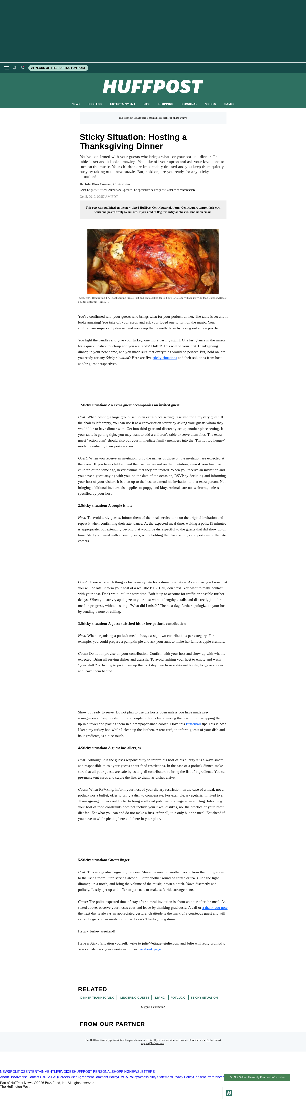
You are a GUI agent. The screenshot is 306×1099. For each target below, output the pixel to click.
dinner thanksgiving (97, 997)
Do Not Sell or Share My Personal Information (257, 1077)
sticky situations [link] (165, 358)
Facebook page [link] (149, 949)
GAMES (229, 104)
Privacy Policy (182, 1077)
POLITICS (95, 104)
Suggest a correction (153, 1006)
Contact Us (36, 1077)
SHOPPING (165, 104)
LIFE (146, 104)
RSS (47, 1077)
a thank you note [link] (215, 907)
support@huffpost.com (152, 1043)
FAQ (208, 1040)
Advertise (21, 1077)
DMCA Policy (128, 1077)
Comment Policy (106, 1077)
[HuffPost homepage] (53, 1068)
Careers (64, 1077)
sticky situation (204, 997)
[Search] (22, 68)
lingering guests (134, 997)
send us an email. (200, 212)
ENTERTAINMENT (122, 104)
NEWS (76, 104)
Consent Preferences (208, 1077)
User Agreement (82, 1077)
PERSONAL (189, 104)
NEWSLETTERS (142, 1071)
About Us (7, 1077)
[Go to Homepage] (229, 1093)
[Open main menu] (6, 67)
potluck (178, 997)
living (160, 997)
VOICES (210, 104)
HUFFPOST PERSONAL (93, 1071)
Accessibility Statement (155, 1077)
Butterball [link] (193, 724)
